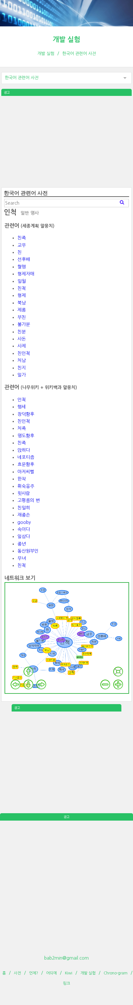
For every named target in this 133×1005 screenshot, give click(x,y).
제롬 (21, 310)
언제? (33, 973)
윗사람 (23, 493)
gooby (24, 522)
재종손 (23, 515)
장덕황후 (25, 414)
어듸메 (51, 973)
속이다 (23, 529)
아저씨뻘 (25, 472)
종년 (21, 544)
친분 (21, 332)
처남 (21, 360)
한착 (21, 479)
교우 (21, 245)
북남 (21, 303)
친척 (21, 288)
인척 (21, 399)
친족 (21, 238)
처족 (21, 428)
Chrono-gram (116, 973)
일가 (21, 375)
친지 (21, 368)
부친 (21, 317)
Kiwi (68, 973)
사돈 (21, 339)
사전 (17, 973)
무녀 (21, 558)
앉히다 (23, 450)
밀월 (21, 281)
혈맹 (21, 267)
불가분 (23, 324)
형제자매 (25, 274)
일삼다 (23, 536)
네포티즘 (25, 457)
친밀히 (23, 508)
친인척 (23, 353)
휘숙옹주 (25, 486)
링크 (66, 983)
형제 (21, 295)
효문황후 (25, 464)
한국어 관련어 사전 (79, 53)
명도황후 (25, 435)
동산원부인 (27, 551)
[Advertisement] (66, 141)
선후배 (23, 259)
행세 (21, 407)
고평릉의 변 (28, 500)
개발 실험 (66, 39)
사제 (21, 346)
